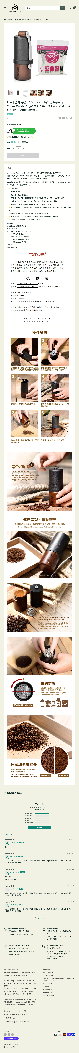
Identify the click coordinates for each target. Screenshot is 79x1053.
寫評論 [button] (39, 827)
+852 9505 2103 (22, 948)
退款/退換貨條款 (48, 989)
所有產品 (10, 19)
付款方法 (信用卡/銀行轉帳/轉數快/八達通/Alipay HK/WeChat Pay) (58, 980)
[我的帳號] (70, 8)
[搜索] (62, 8)
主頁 (5, 19)
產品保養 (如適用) (48, 992)
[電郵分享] (70, 117)
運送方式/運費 (47, 983)
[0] (73, 8)
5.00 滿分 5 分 (44, 807)
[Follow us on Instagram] (12, 1034)
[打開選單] (5, 8)
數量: (8, 148)
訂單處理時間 (47, 986)
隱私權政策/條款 (48, 976)
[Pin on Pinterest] (63, 117)
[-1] (13, 148)
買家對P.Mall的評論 (49, 995)
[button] (11, 125)
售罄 (22, 155)
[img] (9, 840)
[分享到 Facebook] (59, 117)
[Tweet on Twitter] (67, 117)
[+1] (24, 148)
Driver (9, 118)
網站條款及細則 (48, 973)
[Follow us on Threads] (9, 1034)
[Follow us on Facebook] (5, 1034)
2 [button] (38, 918)
